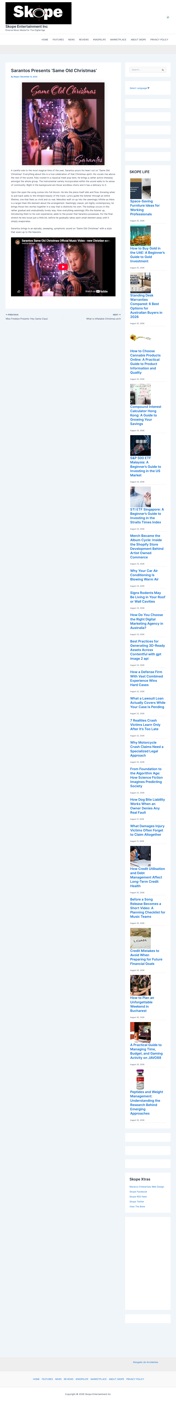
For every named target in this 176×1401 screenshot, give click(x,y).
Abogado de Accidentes (145, 1362)
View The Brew (137, 1206)
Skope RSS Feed (138, 1196)
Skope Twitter (137, 1201)
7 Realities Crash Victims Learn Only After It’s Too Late (145, 724)
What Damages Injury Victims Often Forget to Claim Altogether (147, 830)
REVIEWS (68, 1379)
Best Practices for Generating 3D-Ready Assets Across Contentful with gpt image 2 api (147, 650)
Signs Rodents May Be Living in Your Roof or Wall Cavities (147, 597)
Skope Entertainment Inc (27, 26)
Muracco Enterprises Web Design (147, 1186)
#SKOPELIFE (82, 1379)
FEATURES (47, 1379)
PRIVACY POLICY (135, 1379)
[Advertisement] (150, 1262)
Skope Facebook (138, 1191)
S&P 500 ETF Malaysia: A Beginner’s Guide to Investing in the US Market (145, 466)
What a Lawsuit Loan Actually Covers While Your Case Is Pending (147, 702)
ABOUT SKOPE (116, 1379)
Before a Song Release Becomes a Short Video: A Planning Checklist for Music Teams (147, 908)
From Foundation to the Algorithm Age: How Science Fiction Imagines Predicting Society (146, 777)
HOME (36, 1379)
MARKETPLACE (99, 1379)
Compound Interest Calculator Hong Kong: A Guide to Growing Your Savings (145, 415)
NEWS (58, 1379)
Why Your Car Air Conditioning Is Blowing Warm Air (144, 575)
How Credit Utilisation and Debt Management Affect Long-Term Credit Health (147, 877)
